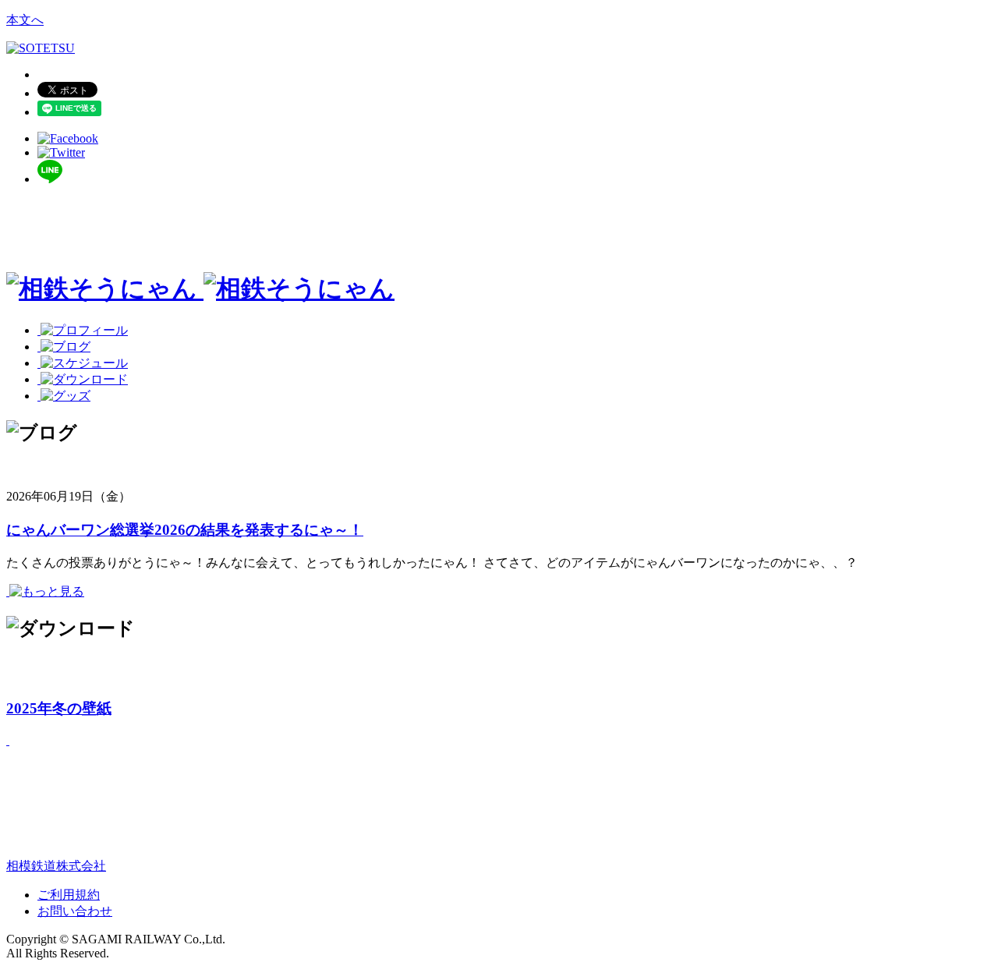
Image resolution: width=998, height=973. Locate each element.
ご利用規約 (68, 894)
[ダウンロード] (82, 379)
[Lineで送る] (49, 179)
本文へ (25, 20)
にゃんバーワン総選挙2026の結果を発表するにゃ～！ (184, 530)
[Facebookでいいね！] (67, 138)
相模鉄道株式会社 (56, 865)
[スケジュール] (82, 363)
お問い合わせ (74, 911)
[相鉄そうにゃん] (200, 288)
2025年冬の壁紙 (58, 708)
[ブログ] (63, 346)
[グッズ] (63, 395)
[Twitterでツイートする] (61, 152)
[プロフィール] (82, 330)
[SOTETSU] (40, 48)
